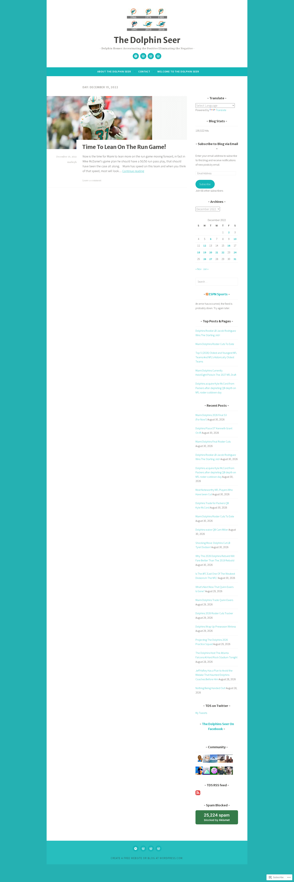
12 (204, 245)
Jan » (205, 269)
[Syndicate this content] (207, 294)
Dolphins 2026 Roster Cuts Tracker (214, 613)
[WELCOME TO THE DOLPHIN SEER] (151, 848)
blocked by (221, 818)
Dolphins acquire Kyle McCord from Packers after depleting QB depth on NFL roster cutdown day (215, 388)
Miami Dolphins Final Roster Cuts (213, 441)
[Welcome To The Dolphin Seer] (150, 56)
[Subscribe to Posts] (197, 794)
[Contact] (143, 56)
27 (210, 259)
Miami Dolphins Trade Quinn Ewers (214, 600)
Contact (144, 71)
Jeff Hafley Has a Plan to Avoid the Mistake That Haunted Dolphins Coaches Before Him (214, 675)
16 (228, 245)
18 (198, 252)
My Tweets (201, 713)
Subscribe (205, 184)
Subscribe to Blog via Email (218, 144)
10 (235, 239)
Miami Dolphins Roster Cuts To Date (214, 344)
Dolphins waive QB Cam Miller (211, 529)
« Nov (198, 269)
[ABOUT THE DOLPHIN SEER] (158, 848)
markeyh (72, 162)
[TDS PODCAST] (135, 848)
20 (210, 252)
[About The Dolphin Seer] (158, 56)
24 (235, 252)
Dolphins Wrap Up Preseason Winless (215, 626)
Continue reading (133, 171)
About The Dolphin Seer (114, 71)
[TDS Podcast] (135, 56)
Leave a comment (92, 180)
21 (216, 252)
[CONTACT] (143, 848)
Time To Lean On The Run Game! (124, 147)
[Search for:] (216, 281)
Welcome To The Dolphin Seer (178, 71)
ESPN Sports (218, 294)
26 (204, 259)
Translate (221, 110)
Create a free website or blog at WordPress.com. (147, 858)
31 (235, 259)
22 (223, 252)
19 (204, 252)
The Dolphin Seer (147, 40)
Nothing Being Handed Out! (210, 688)
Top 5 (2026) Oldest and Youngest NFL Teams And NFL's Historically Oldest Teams (216, 357)
